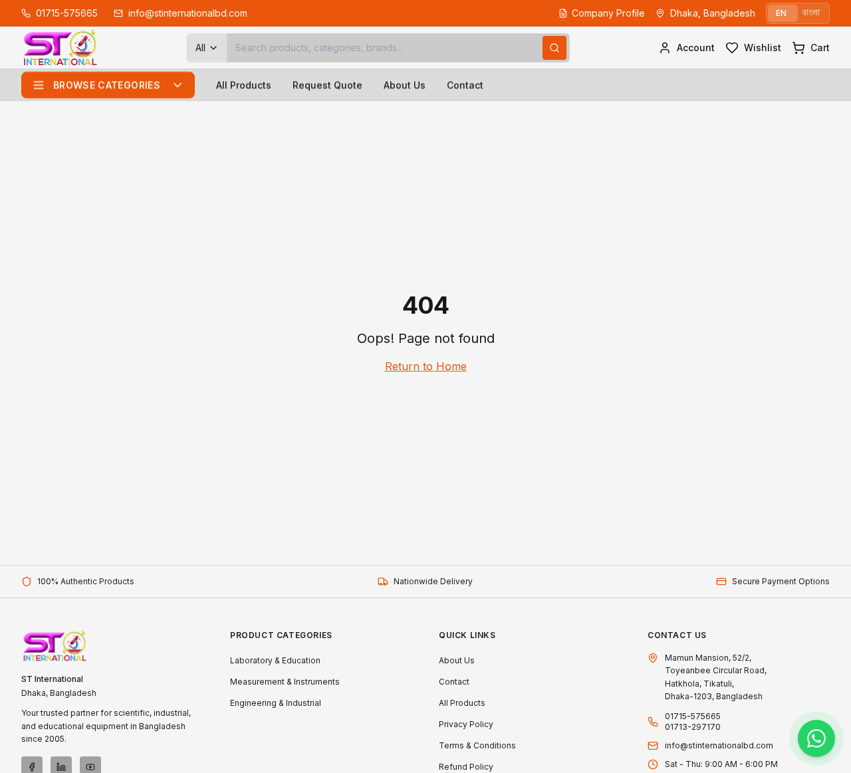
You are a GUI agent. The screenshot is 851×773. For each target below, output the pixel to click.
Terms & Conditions (477, 745)
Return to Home (426, 366)
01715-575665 (693, 716)
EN (781, 13)
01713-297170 (693, 727)
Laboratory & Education (275, 660)
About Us (405, 84)
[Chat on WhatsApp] (816, 738)
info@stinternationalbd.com (719, 745)
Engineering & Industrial (275, 703)
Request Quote (327, 84)
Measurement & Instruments (285, 682)
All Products (243, 84)
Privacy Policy (466, 724)
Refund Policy (466, 767)
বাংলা (811, 13)
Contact (465, 84)
